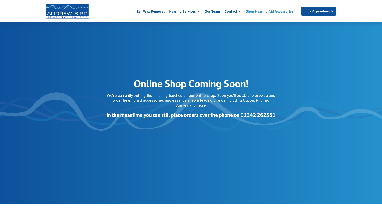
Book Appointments (318, 11)
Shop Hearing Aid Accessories (269, 11)
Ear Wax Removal (151, 11)
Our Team (212, 11)
